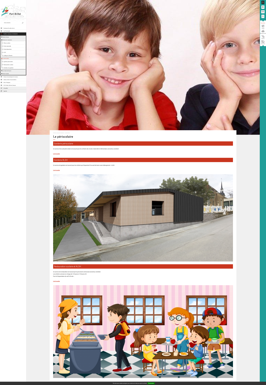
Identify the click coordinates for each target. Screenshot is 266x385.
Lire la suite (56, 154)
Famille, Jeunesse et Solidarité (10, 33)
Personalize (151, 383)
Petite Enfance (5, 37)
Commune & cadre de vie (8, 28)
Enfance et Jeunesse (7, 40)
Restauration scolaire (8, 64)
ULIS (5, 52)
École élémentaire (8, 49)
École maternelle (7, 46)
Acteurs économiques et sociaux (10, 76)
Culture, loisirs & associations (9, 79)
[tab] (13, 28)
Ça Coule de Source (6, 70)
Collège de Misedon (8, 55)
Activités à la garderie (8, 67)
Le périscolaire (5, 58)
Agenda (5, 91)
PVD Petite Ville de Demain (9, 85)
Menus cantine (7, 43)
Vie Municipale (6, 31)
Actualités (5, 88)
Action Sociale (5, 73)
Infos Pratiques (6, 82)
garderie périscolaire (8, 61)
